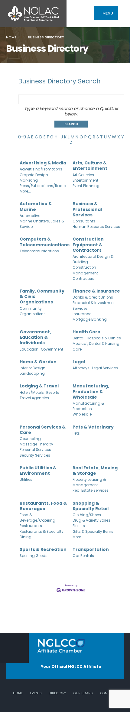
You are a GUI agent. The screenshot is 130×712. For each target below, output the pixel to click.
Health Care (86, 332)
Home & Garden (38, 361)
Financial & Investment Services (94, 305)
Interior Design (32, 368)
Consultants (84, 221)
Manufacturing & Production (88, 406)
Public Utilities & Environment (38, 470)
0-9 (22, 137)
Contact (107, 693)
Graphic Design (34, 175)
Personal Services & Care (43, 429)
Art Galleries (83, 175)
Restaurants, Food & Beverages (43, 505)
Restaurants (31, 525)
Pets (76, 433)
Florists (79, 525)
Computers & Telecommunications (45, 241)
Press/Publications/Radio (43, 185)
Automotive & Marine (36, 206)
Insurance (82, 314)
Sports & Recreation (43, 549)
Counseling (30, 438)
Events (35, 693)
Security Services (35, 455)
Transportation (91, 549)
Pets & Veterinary (93, 427)
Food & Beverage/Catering (37, 518)
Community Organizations (33, 311)
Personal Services (35, 449)
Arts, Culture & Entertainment (90, 165)
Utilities (26, 479)
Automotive (30, 215)
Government (52, 349)
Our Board (83, 693)
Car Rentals (83, 555)
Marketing (29, 180)
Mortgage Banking (90, 319)
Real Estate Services (91, 490)
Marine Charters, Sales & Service (42, 224)
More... (25, 191)
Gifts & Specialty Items (93, 531)
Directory (57, 693)
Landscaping (32, 373)
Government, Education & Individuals (35, 337)
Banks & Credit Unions (93, 297)
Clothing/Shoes (87, 515)
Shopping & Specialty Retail (91, 505)
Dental (78, 338)
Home (11, 37)
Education (29, 349)
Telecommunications (39, 251)
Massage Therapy (36, 444)
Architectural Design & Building (93, 259)
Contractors (83, 278)
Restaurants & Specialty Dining (41, 534)
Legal (79, 361)
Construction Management (85, 270)
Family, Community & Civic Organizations (42, 296)
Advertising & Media (43, 163)
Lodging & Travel (39, 386)
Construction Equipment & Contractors (88, 244)
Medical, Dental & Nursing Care (96, 346)
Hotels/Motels (32, 392)
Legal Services (105, 368)
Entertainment (85, 180)
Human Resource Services (96, 226)
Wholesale (82, 414)
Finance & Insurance (96, 291)
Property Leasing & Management (89, 482)
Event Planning (86, 185)
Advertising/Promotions (41, 169)
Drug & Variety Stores (91, 520)
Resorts (52, 392)
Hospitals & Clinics (104, 338)
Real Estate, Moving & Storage (95, 470)
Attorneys (81, 368)
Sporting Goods (33, 555)
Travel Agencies (34, 398)
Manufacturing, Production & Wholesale (91, 391)
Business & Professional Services (87, 209)
